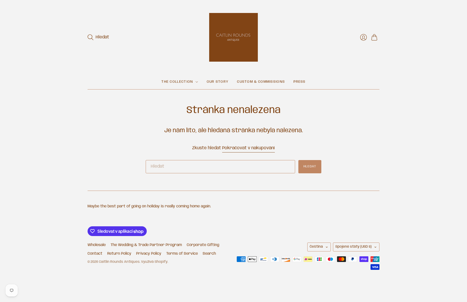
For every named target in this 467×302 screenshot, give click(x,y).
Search (209, 253)
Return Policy (119, 253)
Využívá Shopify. (154, 262)
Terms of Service (182, 253)
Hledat (309, 166)
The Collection (177, 82)
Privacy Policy (148, 253)
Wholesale (97, 245)
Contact (95, 253)
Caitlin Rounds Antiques (119, 262)
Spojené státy (353, 246)
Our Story (218, 82)
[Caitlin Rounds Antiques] (233, 37)
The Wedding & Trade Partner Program (146, 245)
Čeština (316, 246)
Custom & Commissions (261, 82)
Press (299, 82)
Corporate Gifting (203, 245)
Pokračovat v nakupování (248, 148)
